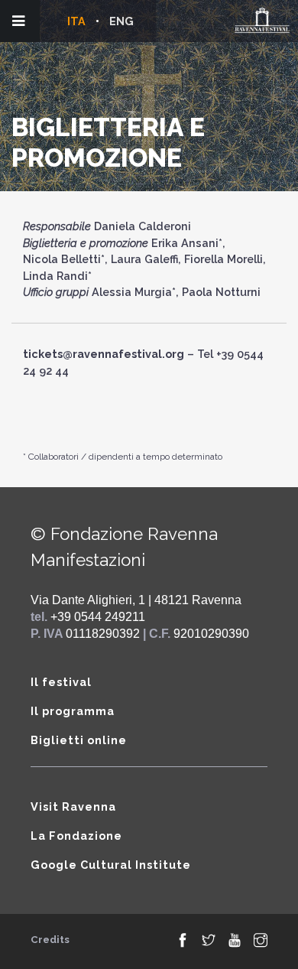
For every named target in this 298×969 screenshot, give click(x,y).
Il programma (73, 710)
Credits (50, 939)
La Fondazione (76, 835)
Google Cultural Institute (111, 864)
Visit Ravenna (73, 806)
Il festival (61, 681)
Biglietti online (79, 739)
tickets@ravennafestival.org (103, 353)
